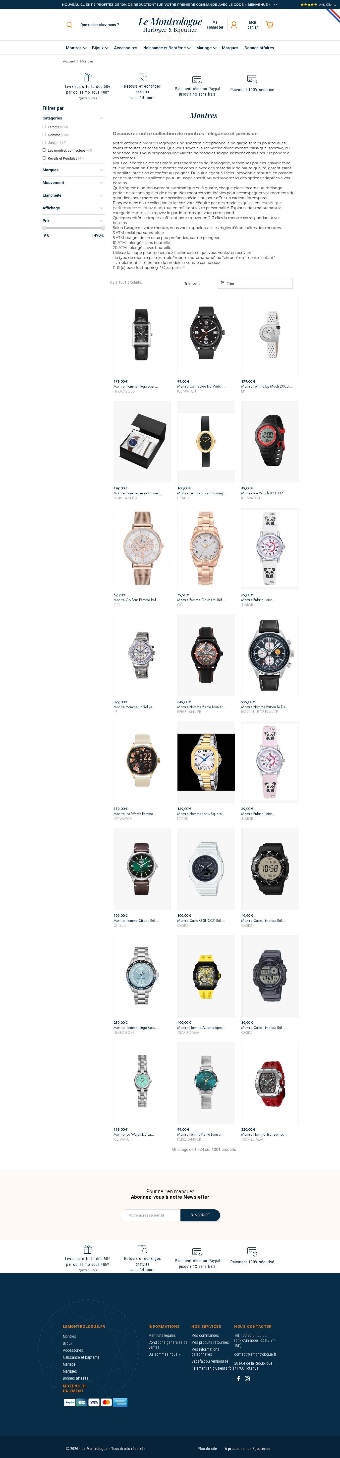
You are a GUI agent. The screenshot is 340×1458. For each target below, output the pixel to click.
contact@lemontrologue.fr (255, 1354)
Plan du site (207, 1448)
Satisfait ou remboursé (209, 1361)
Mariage (69, 1364)
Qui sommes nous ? (164, 1354)
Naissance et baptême (81, 1357)
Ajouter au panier (142, 387)
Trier (230, 283)
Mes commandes (205, 1335)
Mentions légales (162, 1335)
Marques (70, 1371)
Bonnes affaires (75, 1378)
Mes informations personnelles (205, 1352)
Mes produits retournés (210, 1342)
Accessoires (73, 1350)
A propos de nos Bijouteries (247, 1448)
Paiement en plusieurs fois (212, 1368)
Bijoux (67, 1343)
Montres (69, 1336)
